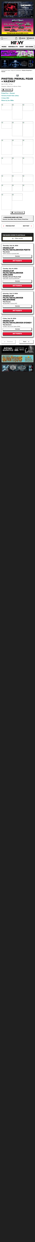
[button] (16, 38)
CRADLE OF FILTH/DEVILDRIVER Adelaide (13, 273)
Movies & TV (13, 47)
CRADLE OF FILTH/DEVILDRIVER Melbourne (13, 298)
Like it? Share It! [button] (18, 212)
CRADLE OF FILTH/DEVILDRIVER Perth (16, 249)
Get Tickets (17, 261)
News (15, 219)
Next (24, 341)
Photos (19, 219)
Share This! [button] (8, 89)
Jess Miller (10, 219)
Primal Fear (25, 219)
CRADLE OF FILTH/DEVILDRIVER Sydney (17, 322)
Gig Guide (29, 47)
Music (4, 47)
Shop (22, 47)
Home (9, 70)
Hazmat (5, 219)
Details (17, 256)
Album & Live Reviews (16, 70)
